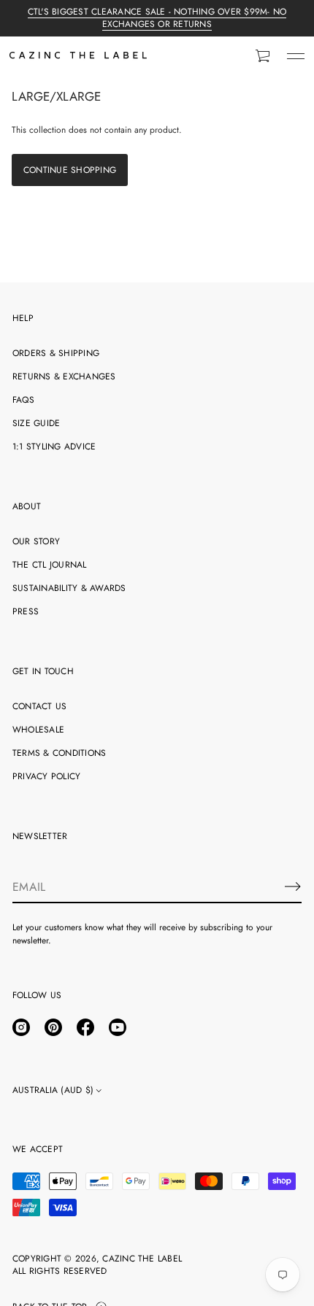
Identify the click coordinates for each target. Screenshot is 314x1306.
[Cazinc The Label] (78, 56)
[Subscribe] (293, 886)
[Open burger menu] (296, 56)
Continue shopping (69, 170)
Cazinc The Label (142, 1259)
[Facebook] (85, 1027)
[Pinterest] (53, 1027)
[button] (264, 56)
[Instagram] (21, 1027)
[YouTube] (118, 1027)
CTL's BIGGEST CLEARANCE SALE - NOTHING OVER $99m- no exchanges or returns (157, 18)
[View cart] (264, 56)
